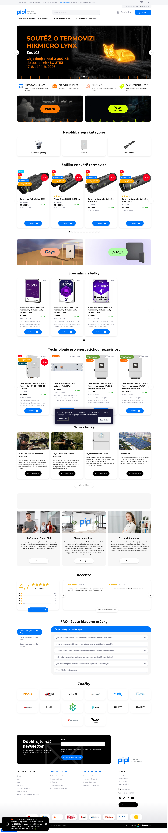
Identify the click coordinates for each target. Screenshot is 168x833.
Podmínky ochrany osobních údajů (84, 2)
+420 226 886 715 (128, 793)
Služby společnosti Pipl (39, 538)
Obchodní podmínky (50, 2)
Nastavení (63, 419)
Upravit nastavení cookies (58, 825)
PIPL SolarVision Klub (56, 785)
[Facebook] (120, 797)
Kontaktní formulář (128, 805)
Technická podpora (129, 538)
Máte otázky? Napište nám (91, 785)
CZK (145, 2)
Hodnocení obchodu (89, 782)
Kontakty (38, 2)
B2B (25, 2)
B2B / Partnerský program (58, 788)
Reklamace (53, 782)
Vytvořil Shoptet (131, 825)
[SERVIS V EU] (67, 368)
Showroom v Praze (84, 538)
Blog (30, 2)
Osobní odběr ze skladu (57, 776)
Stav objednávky (65, 2)
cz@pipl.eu (126, 789)
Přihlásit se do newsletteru (72, 757)
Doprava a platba (88, 776)
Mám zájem (38, 561)
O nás (19, 2)
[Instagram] (123, 797)
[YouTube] (132, 797)
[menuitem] (27, 19)
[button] (20, 52)
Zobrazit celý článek (33, 473)
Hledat (97, 12)
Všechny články (84, 485)
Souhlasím (104, 420)
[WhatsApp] (127, 797)
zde (99, 415)
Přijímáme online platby (90, 779)
